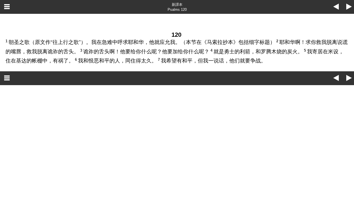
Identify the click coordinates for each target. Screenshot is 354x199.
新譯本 (177, 4)
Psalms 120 (177, 9)
